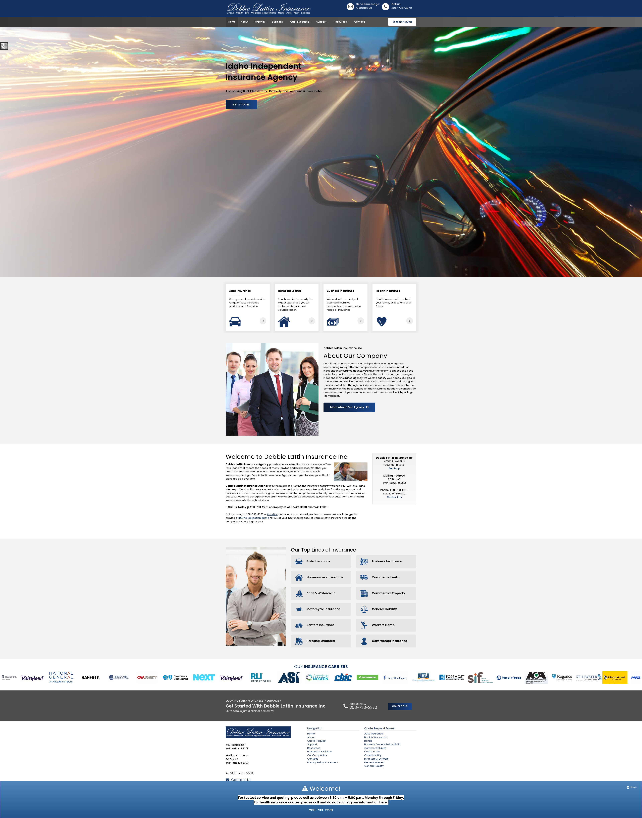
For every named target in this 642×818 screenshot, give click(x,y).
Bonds (368, 741)
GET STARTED (241, 104)
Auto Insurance (318, 561)
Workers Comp (383, 625)
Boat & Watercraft (320, 593)
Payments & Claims (319, 751)
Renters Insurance (320, 625)
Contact (359, 21)
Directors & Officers (376, 758)
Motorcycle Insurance (323, 609)
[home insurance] (311, 320)
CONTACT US (400, 706)
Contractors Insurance (389, 641)
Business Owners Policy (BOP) (382, 744)
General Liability (384, 609)
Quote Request (317, 741)
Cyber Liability (372, 755)
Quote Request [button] (299, 21)
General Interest (374, 762)
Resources (313, 748)
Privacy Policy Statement (322, 762)
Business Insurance (386, 561)
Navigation (314, 728)
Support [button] (321, 21)
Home (232, 21)
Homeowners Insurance (324, 577)
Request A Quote (402, 21)
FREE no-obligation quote (253, 518)
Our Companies (317, 755)
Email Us (272, 514)
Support (312, 744)
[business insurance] (360, 320)
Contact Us (364, 8)
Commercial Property (388, 593)
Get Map (394, 468)
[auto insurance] (263, 320)
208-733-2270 (401, 8)
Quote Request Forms (379, 728)
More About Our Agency (348, 407)
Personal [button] (259, 21)
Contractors (372, 751)
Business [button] (277, 21)
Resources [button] (340, 21)
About (244, 21)
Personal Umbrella (320, 641)
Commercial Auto (385, 577)
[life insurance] (409, 320)
